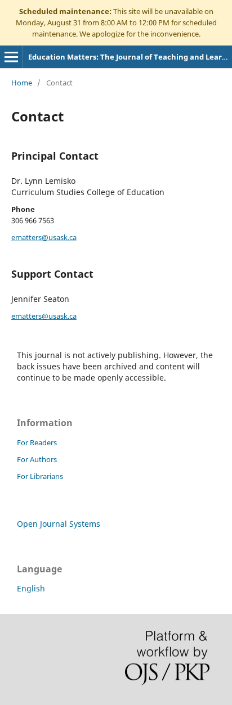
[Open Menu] (11, 57)
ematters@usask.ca (44, 237)
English (31, 588)
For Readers (37, 442)
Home (21, 83)
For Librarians (40, 476)
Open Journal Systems (58, 523)
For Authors (37, 459)
